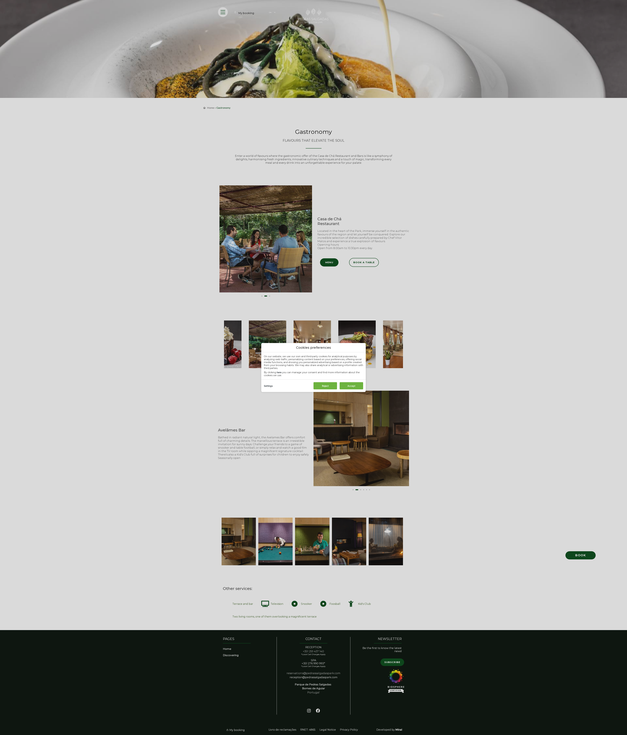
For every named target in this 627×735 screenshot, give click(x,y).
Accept (351, 385)
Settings (268, 385)
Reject (325, 385)
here (279, 372)
